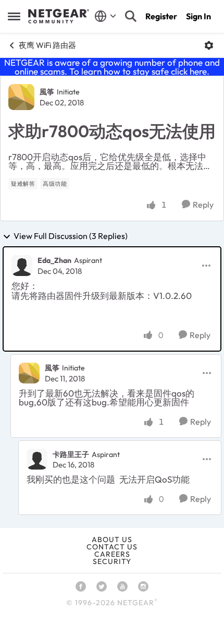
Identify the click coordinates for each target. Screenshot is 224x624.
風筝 (47, 91)
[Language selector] (105, 16)
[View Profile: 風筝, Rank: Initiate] (21, 97)
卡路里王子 (71, 454)
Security (112, 561)
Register (161, 16)
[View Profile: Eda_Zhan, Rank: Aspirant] (21, 265)
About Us (112, 539)
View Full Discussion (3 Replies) (71, 236)
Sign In (198, 16)
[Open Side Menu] (14, 16)
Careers (112, 554)
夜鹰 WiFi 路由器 (47, 45)
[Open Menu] (209, 45)
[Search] (131, 16)
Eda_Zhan (54, 260)
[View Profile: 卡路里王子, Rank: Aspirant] (37, 459)
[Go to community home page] (58, 16)
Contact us (112, 546)
